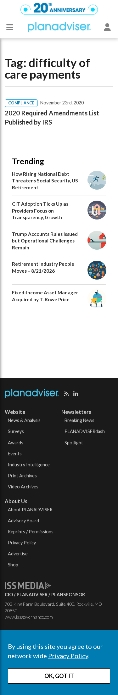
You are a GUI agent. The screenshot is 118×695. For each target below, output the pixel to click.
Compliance (21, 103)
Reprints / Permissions (30, 531)
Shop (13, 564)
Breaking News (79, 420)
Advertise (18, 553)
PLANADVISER (32, 594)
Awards (15, 442)
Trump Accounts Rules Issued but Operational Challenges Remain (45, 240)
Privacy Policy (68, 655)
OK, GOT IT (59, 675)
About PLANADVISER (30, 509)
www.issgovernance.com (29, 617)
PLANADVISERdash (85, 431)
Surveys (16, 431)
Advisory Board (23, 520)
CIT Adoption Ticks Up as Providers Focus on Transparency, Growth (40, 210)
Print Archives (22, 475)
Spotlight (74, 442)
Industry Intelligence (29, 464)
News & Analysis (24, 420)
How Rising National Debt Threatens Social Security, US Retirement (45, 180)
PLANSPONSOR (68, 594)
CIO (9, 594)
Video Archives (23, 486)
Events (15, 453)
